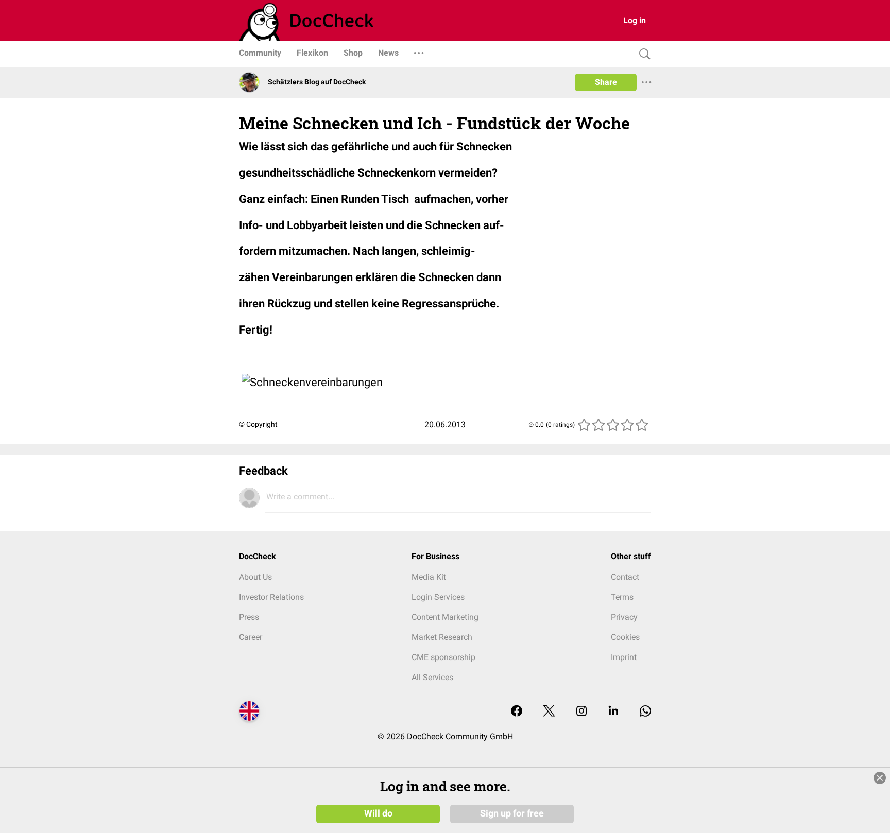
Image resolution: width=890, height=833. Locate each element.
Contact (625, 577)
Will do (378, 813)
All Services (432, 677)
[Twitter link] (549, 712)
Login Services (438, 597)
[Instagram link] (581, 712)
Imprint (624, 657)
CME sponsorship (443, 657)
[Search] (642, 54)
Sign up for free (512, 813)
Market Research (442, 637)
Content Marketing (445, 617)
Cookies (625, 637)
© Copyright (258, 424)
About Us (255, 577)
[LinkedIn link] (613, 712)
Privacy (624, 617)
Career (250, 637)
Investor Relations (271, 597)
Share (606, 82)
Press (249, 617)
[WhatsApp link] (645, 712)
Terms (622, 597)
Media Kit (429, 577)
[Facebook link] (516, 712)
